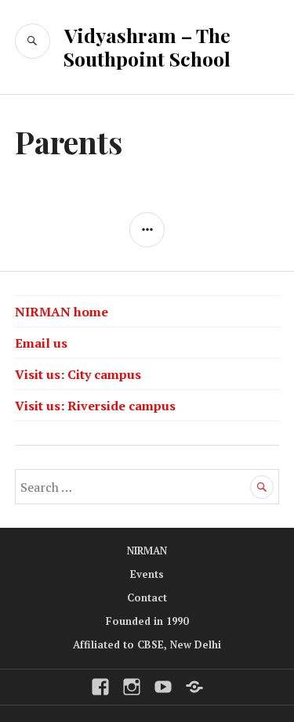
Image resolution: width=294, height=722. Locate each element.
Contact (147, 597)
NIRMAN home (61, 311)
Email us (41, 343)
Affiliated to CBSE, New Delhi (147, 644)
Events (147, 574)
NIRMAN (147, 550)
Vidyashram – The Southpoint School (147, 46)
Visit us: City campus (78, 374)
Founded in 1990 (147, 621)
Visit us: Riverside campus (95, 405)
